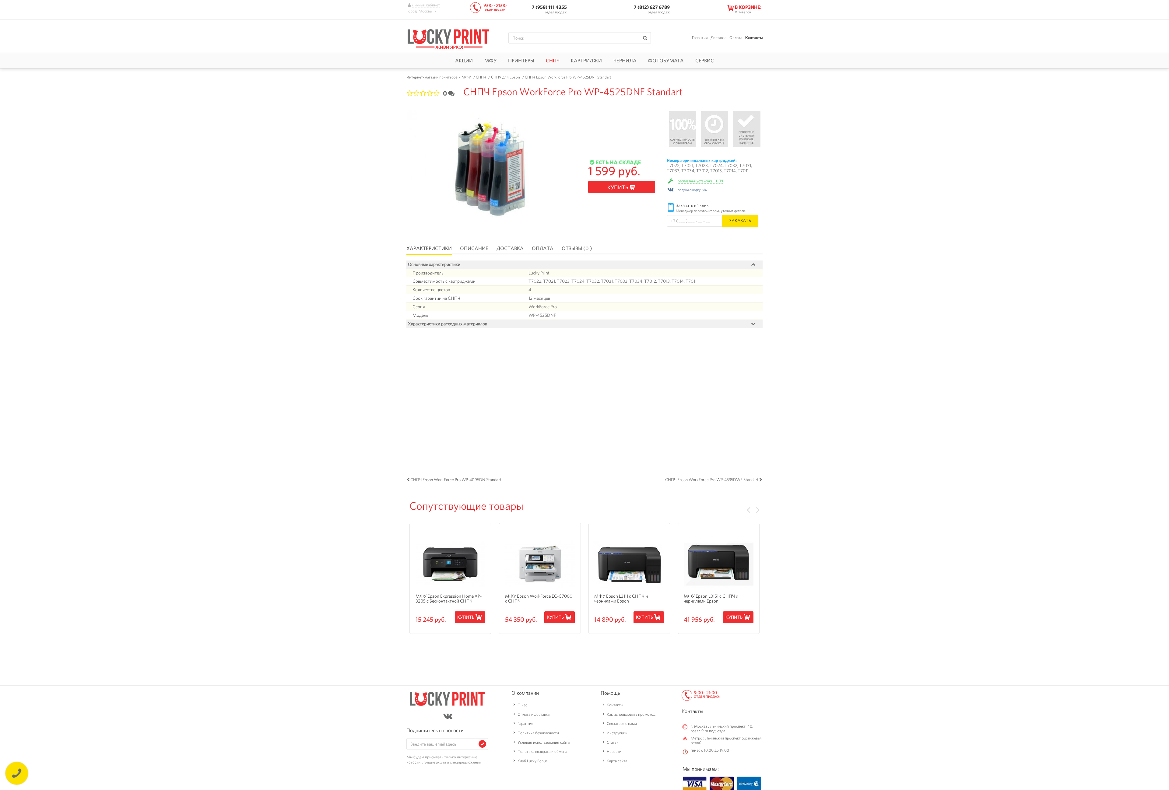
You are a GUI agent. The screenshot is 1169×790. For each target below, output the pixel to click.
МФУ (490, 60)
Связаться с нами (622, 723)
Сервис (704, 60)
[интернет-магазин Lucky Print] (448, 38)
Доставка (718, 37)
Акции (464, 60)
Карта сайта (617, 761)
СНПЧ (553, 60)
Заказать (740, 220)
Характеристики (429, 248)
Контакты (754, 37)
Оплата (735, 37)
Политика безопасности (538, 733)
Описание (474, 248)
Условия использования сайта (544, 742)
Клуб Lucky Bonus (533, 761)
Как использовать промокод (631, 714)
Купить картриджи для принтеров (460, 350)
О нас (522, 705)
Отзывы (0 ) (577, 248)
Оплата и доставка (533, 714)
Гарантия (700, 37)
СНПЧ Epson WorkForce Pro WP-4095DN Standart (455, 479)
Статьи (613, 742)
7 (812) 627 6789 (652, 7)
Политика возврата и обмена (542, 751)
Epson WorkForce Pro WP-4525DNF (552, 345)
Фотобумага (666, 60)
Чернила (625, 60)
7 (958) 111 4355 (549, 7)
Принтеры (521, 60)
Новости (614, 751)
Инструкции (617, 733)
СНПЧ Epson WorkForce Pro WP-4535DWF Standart (712, 479)
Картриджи (586, 60)
